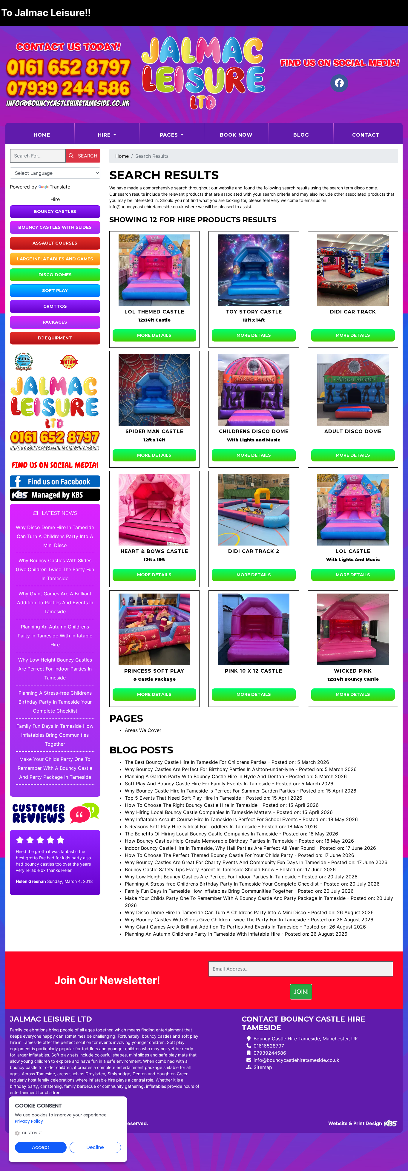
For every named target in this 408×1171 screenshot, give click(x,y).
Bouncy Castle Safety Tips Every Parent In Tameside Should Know (199, 869)
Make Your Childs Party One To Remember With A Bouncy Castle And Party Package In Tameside (55, 768)
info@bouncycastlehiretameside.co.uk (296, 1060)
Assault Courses (55, 243)
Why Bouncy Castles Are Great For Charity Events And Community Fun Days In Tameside (225, 862)
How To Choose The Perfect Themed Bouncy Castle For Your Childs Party (209, 855)
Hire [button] (105, 135)
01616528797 (269, 1046)
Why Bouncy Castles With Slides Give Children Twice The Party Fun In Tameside (55, 569)
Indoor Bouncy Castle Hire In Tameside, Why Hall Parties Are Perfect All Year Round (220, 848)
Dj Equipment (55, 338)
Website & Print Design (355, 1123)
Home (54, 135)
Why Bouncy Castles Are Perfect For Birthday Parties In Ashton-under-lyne (209, 769)
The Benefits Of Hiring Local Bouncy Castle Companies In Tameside (201, 834)
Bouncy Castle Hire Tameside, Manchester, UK (306, 1039)
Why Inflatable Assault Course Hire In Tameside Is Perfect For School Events (211, 819)
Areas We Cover (143, 730)
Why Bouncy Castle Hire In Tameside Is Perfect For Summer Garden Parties (210, 791)
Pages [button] (170, 135)
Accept (41, 1147)
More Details (154, 335)
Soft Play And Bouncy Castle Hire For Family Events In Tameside (198, 784)
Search (86, 156)
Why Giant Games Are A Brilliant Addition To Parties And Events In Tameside (55, 602)
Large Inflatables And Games (55, 259)
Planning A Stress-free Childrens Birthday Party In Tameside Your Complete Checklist (55, 702)
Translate (60, 187)
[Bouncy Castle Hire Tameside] (204, 74)
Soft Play (55, 290)
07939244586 (270, 1053)
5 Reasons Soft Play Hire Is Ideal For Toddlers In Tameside (191, 826)
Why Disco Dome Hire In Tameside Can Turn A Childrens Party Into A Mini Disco (55, 536)
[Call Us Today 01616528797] (55, 437)
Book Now (236, 135)
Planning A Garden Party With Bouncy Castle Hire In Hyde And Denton (204, 776)
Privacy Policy (29, 1121)
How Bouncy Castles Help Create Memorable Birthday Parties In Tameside (209, 841)
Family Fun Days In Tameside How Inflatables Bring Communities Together (54, 735)
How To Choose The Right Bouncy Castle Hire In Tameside (191, 805)
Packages (55, 322)
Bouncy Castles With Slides (55, 227)
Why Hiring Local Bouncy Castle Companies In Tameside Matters (198, 812)
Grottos (55, 306)
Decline (95, 1147)
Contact (366, 135)
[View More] (155, 270)
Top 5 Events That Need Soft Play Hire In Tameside (183, 798)
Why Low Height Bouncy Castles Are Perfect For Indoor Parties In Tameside (55, 669)
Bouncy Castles (55, 211)
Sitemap (263, 1067)
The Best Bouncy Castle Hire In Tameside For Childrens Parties (195, 762)
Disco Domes (55, 274)
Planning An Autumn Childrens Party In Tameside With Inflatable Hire (55, 636)
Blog (301, 135)
